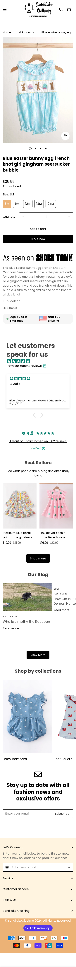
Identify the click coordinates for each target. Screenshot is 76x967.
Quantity (9, 217)
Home (7, 32)
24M (51, 204)
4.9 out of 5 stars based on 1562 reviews (38, 441)
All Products (26, 32)
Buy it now (38, 239)
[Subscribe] (69, 867)
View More (38, 655)
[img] (39, 361)
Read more (11, 628)
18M (39, 204)
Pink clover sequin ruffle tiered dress (52, 535)
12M (27, 204)
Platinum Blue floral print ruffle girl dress (17, 535)
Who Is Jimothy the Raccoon (26, 621)
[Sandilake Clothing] (38, 9)
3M (7, 204)
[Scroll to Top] (69, 947)
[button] (69, 9)
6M (17, 204)
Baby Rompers (15, 759)
